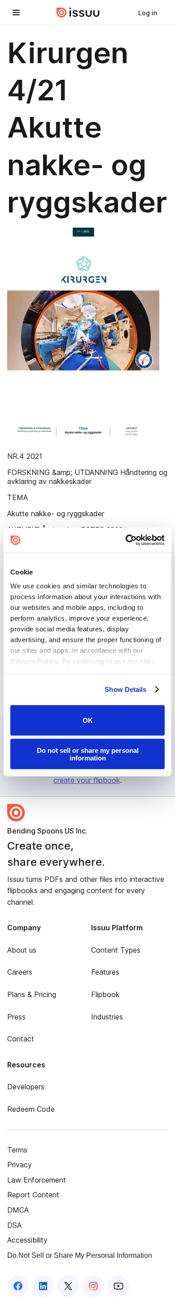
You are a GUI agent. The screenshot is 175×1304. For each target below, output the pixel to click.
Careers (19, 971)
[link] (147, 13)
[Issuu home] (78, 12)
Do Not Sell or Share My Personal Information (79, 1255)
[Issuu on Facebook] (18, 1286)
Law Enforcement (36, 1179)
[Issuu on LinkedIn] (43, 1286)
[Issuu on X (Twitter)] (68, 1286)
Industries (107, 1016)
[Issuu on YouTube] (118, 1286)
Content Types (115, 950)
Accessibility (27, 1239)
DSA (14, 1225)
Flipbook (105, 994)
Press (16, 1016)
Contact (20, 1038)
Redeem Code (31, 1109)
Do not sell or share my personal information (88, 754)
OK (88, 720)
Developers (25, 1086)
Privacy (19, 1164)
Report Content (33, 1194)
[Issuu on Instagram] (93, 1286)
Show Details (125, 689)
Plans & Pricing (31, 994)
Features (105, 971)
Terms (17, 1149)
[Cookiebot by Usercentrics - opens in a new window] (126, 540)
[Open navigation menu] (16, 13)
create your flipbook (86, 780)
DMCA (18, 1209)
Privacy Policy (34, 661)
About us (21, 950)
